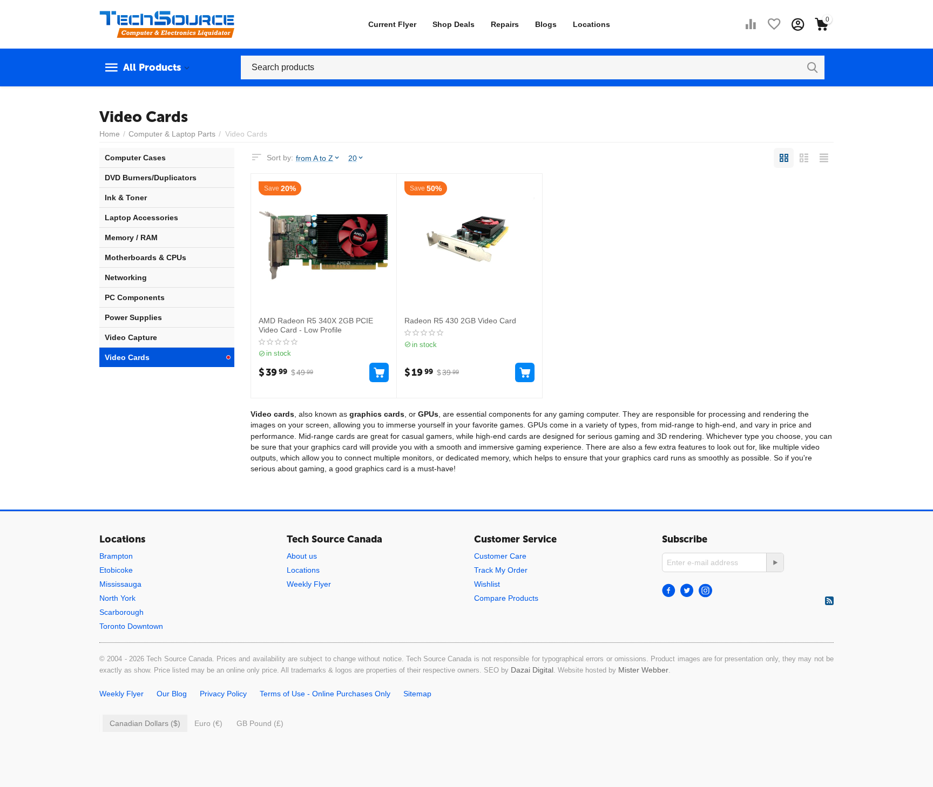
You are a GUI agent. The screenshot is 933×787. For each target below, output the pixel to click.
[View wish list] (774, 24)
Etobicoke (116, 570)
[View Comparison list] (750, 24)
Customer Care (500, 556)
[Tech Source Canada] (166, 23)
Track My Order (501, 570)
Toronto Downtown (131, 626)
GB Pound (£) (259, 723)
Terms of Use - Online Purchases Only (325, 693)
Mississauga (120, 584)
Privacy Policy (223, 693)
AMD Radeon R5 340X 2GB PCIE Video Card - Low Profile (316, 325)
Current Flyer (392, 24)
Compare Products (506, 598)
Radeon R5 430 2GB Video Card (460, 320)
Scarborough (121, 612)
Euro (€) (208, 723)
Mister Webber (643, 670)
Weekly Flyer (309, 584)
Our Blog (172, 693)
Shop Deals (453, 24)
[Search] (812, 67)
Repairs (505, 24)
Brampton (116, 556)
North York (117, 598)
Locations (591, 24)
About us (302, 556)
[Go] (774, 562)
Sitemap (417, 693)
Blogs (546, 24)
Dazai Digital (532, 670)
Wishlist (487, 584)
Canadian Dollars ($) (145, 723)
